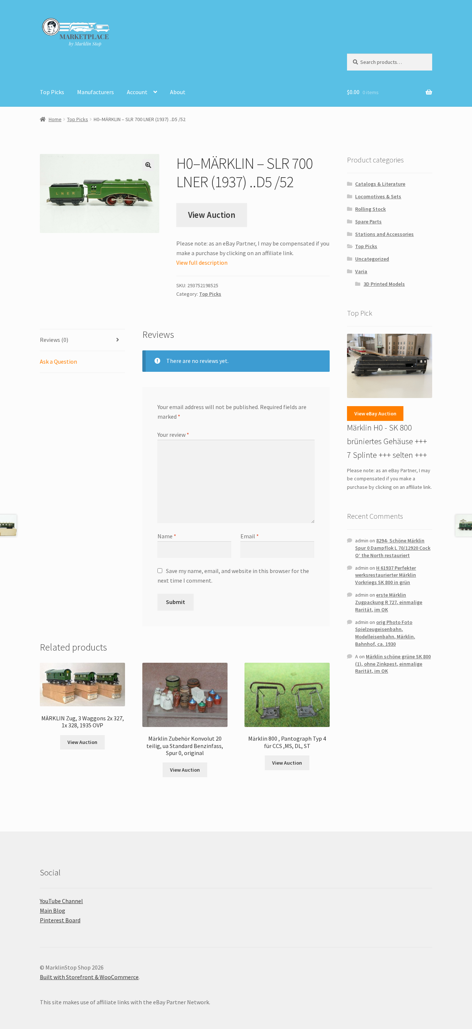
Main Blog (52, 910)
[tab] (82, 340)
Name (166, 536)
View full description (202, 262)
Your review (173, 434)
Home (55, 119)
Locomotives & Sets (378, 196)
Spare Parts (368, 221)
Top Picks (52, 92)
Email (249, 536)
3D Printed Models (384, 284)
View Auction (211, 215)
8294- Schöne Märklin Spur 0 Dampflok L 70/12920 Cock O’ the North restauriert (392, 548)
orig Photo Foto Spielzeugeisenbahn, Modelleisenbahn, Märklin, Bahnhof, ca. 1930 (385, 633)
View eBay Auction (375, 413)
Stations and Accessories (384, 234)
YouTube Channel (61, 901)
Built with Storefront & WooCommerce (89, 977)
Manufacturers (95, 92)
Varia (361, 271)
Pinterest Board (60, 920)
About (177, 92)
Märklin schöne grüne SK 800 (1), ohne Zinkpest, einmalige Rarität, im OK (393, 664)
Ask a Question (58, 361)
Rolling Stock (370, 209)
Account (137, 92)
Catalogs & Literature (380, 184)
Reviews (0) (54, 339)
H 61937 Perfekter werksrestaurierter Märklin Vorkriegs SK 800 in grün (385, 575)
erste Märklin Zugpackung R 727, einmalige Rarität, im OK (388, 602)
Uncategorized (372, 258)
